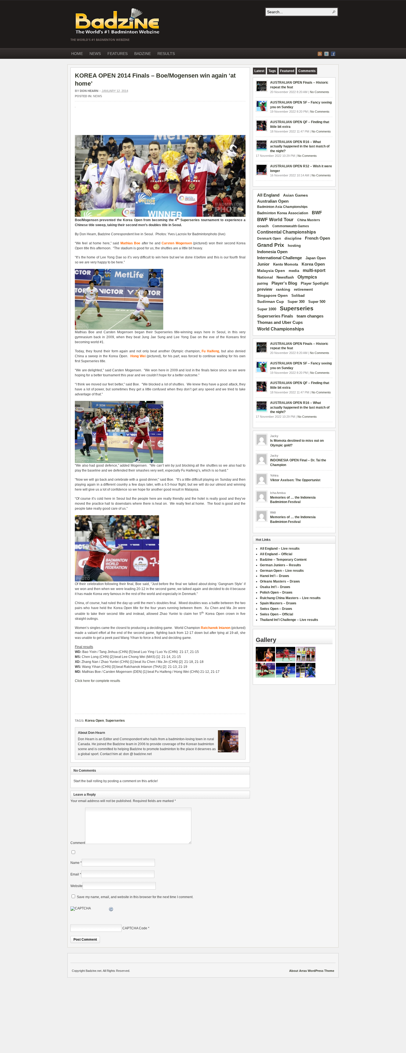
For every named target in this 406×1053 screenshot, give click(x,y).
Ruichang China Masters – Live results (290, 598)
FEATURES (117, 53)
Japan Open (315, 258)
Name (75, 863)
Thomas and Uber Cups (280, 322)
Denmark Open (269, 238)
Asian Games (295, 195)
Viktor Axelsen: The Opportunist (295, 480)
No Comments (319, 92)
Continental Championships (286, 232)
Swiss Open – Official (276, 614)
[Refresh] (111, 910)
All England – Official (276, 554)
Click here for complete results (97, 681)
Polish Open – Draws (276, 592)
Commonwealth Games (290, 226)
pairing (262, 283)
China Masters (308, 220)
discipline (292, 238)
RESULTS (166, 53)
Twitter (326, 54)
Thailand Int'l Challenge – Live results (289, 620)
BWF (317, 212)
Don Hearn (89, 90)
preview (264, 289)
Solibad (298, 295)
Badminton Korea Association (282, 213)
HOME (77, 53)
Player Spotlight (314, 283)
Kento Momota (285, 264)
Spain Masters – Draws (278, 603)
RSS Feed (320, 54)
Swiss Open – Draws (276, 609)
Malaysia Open (271, 271)
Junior (263, 264)
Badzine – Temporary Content (283, 560)
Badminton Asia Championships (282, 207)
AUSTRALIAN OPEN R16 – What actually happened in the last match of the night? (299, 146)
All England (268, 195)
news (97, 96)
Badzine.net (117, 21)
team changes (310, 316)
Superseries (190, 220)
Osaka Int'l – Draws (275, 587)
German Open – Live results (282, 571)
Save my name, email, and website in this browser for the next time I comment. (135, 897)
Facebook (333, 54)
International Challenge (279, 258)
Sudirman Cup (270, 301)
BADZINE (142, 53)
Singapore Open (272, 295)
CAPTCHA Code (134, 928)
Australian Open (273, 201)
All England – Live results (280, 549)
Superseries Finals (275, 316)
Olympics (307, 277)
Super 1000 (266, 309)
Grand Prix (270, 245)
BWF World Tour (275, 219)
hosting (294, 246)
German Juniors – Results (280, 565)
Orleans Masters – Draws (280, 581)
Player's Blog (284, 283)
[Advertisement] (139, 124)
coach (263, 226)
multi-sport (314, 270)
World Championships (280, 328)
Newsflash (285, 277)
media (294, 271)
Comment (77, 843)
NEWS (95, 53)
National (265, 277)
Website (76, 886)
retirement (303, 289)
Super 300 (296, 302)
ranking (283, 289)
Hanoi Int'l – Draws (274, 576)
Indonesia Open (272, 252)
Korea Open (132, 220)
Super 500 (316, 302)
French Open (317, 238)
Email (74, 874)
